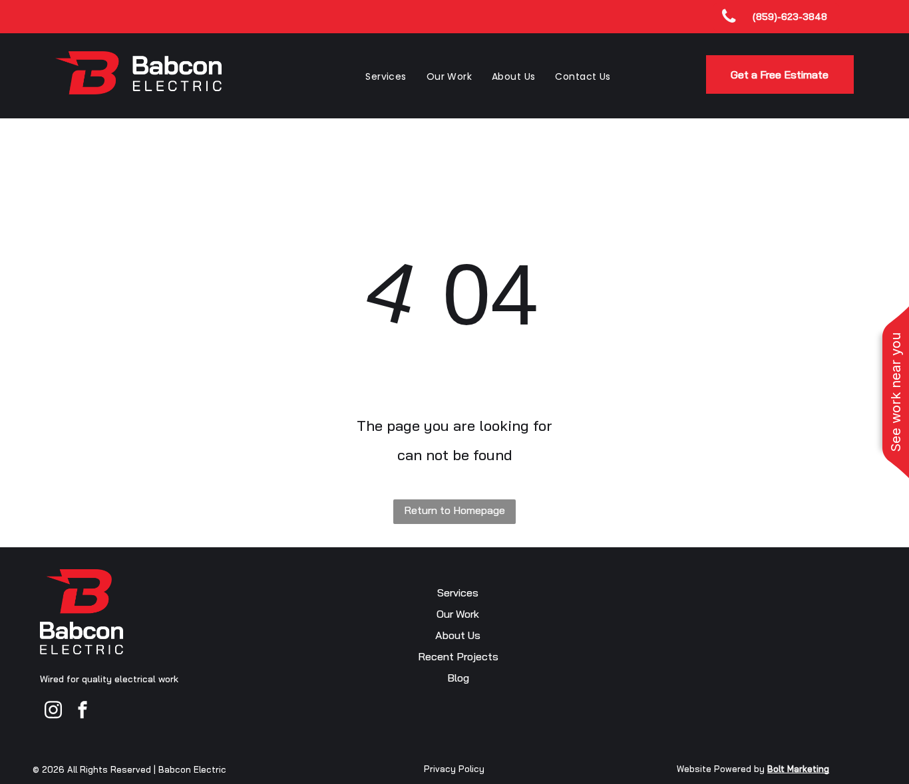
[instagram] (53, 711)
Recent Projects (458, 656)
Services (457, 592)
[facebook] (82, 711)
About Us (457, 635)
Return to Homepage (454, 510)
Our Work (458, 613)
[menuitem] (385, 76)
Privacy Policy (454, 768)
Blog (458, 677)
